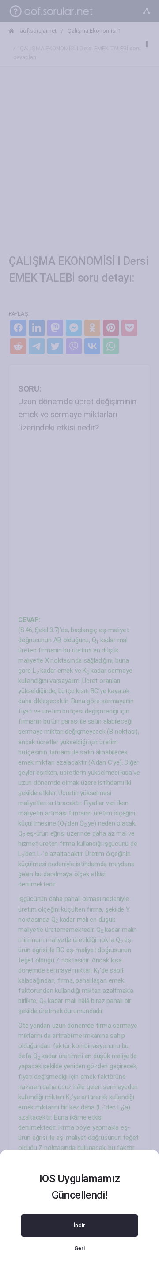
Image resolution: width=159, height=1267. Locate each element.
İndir (79, 1225)
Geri (79, 1248)
